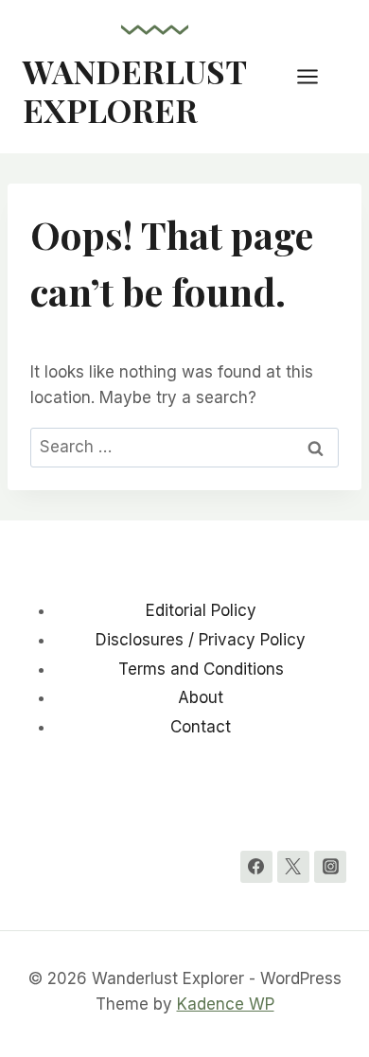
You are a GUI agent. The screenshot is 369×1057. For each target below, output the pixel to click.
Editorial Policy (201, 610)
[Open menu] (317, 76)
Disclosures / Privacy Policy (201, 639)
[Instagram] (330, 867)
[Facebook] (256, 867)
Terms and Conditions (201, 669)
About (200, 697)
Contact (200, 726)
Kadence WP (225, 1004)
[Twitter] (293, 867)
